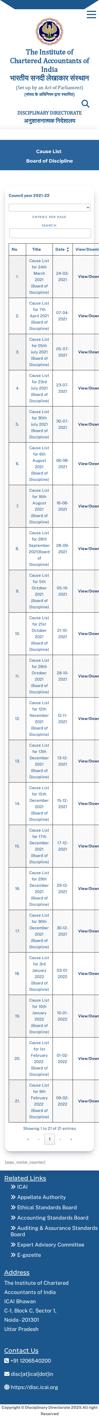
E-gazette (28, 1255)
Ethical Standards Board (46, 1207)
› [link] (60, 1139)
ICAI (22, 1187)
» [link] (71, 1139)
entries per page (49, 217)
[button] (60, 249)
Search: (50, 225)
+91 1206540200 (30, 1361)
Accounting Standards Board (52, 1218)
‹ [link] (39, 1139)
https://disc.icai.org (34, 1387)
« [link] (28, 1139)
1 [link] (50, 1139)
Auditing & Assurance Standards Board (54, 1231)
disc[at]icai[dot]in (31, 1374)
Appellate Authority (41, 1197)
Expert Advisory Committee (50, 1244)
